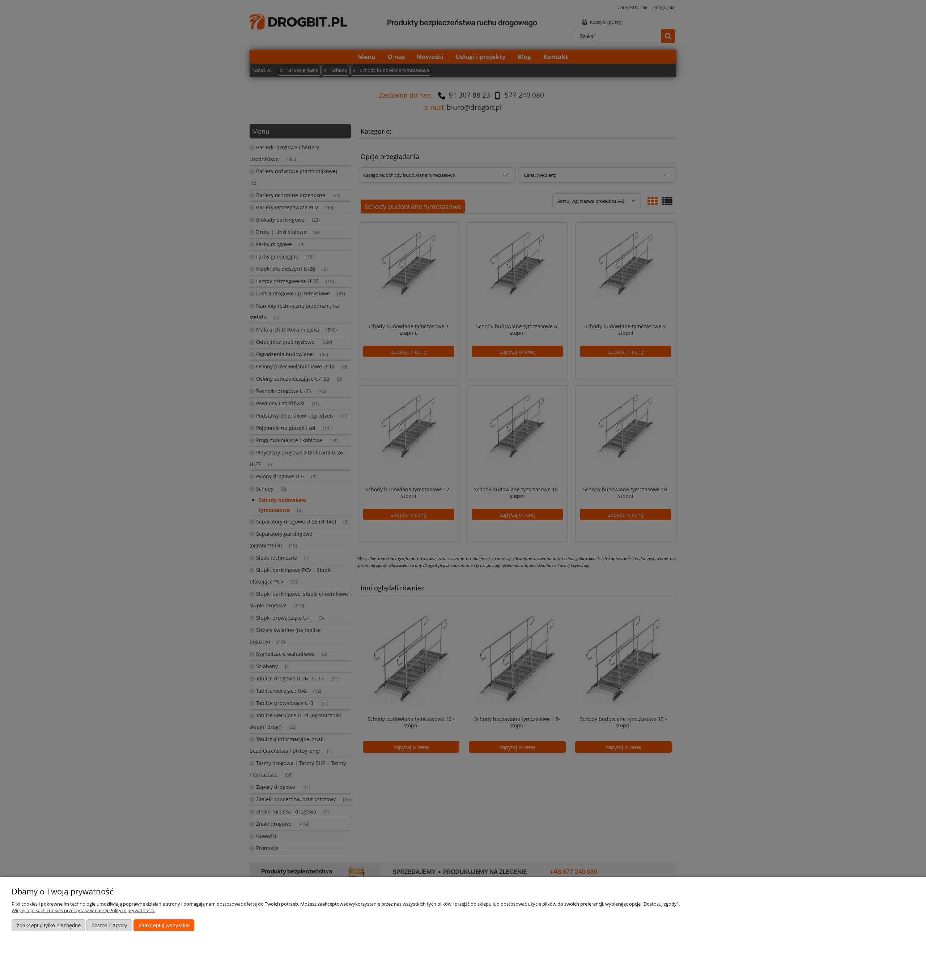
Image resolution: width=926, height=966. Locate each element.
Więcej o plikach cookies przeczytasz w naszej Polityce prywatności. (83, 910)
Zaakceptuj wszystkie (164, 925)
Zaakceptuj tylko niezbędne (49, 925)
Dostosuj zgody (109, 925)
